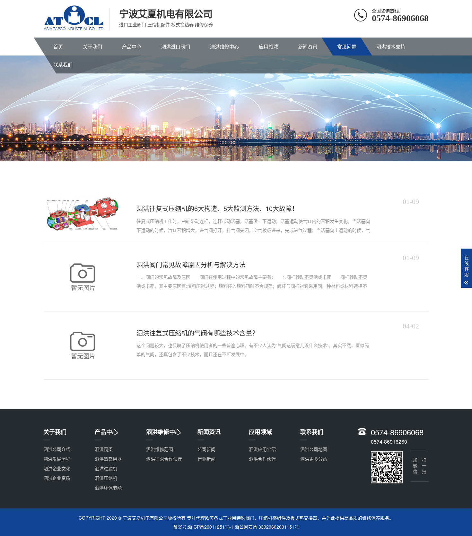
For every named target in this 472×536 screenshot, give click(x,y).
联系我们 (63, 64)
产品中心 (131, 46)
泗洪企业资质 (56, 478)
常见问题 (346, 46)
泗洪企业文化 (56, 468)
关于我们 (92, 46)
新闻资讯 (307, 46)
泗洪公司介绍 (56, 449)
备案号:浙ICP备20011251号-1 (203, 526)
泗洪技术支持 (390, 46)
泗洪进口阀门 (175, 46)
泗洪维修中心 (224, 46)
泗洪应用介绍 (262, 449)
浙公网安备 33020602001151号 (267, 526)
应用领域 (268, 46)
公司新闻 (206, 449)
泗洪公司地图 (313, 449)
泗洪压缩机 (106, 478)
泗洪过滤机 (106, 468)
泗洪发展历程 (56, 458)
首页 (58, 46)
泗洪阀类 (104, 449)
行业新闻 (206, 458)
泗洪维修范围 (159, 449)
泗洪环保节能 (108, 487)
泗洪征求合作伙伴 (164, 458)
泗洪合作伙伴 (262, 458)
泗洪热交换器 (108, 458)
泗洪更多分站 (313, 458)
